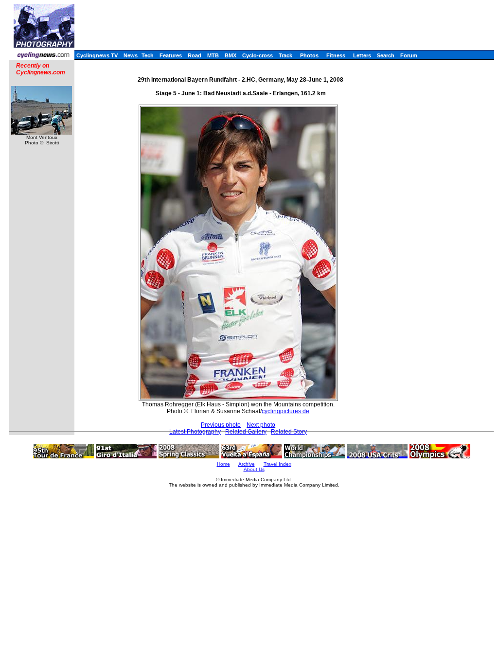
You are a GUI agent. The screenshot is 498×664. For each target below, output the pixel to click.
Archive (246, 464)
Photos (309, 55)
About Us (254, 469)
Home (223, 464)
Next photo (261, 424)
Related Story (289, 431)
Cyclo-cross (257, 55)
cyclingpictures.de (285, 411)
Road (194, 55)
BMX (230, 55)
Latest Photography (195, 431)
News (131, 55)
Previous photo (221, 424)
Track (285, 55)
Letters (362, 55)
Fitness (335, 55)
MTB (213, 55)
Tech (148, 55)
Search (385, 55)
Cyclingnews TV (97, 55)
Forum (408, 55)
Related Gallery (246, 431)
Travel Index (277, 464)
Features (171, 55)
